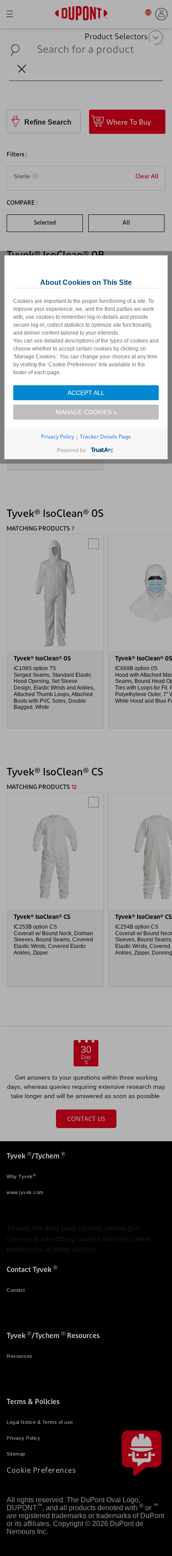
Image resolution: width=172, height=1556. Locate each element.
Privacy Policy (57, 436)
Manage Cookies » (86, 412)
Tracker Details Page (105, 436)
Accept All (86, 392)
